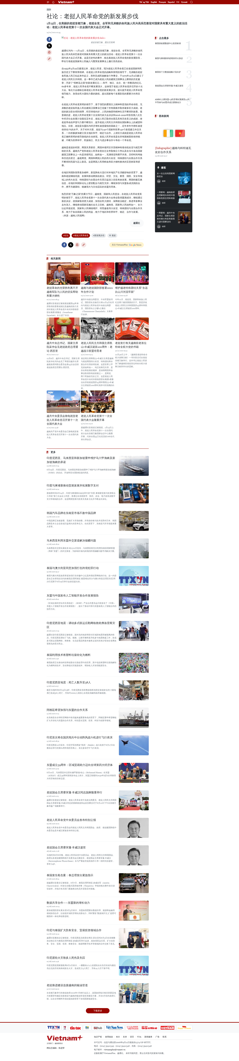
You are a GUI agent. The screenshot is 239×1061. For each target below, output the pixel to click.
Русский (184, 2)
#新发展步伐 (98, 235)
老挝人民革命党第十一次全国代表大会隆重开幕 (96, 417)
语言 (132, 1037)
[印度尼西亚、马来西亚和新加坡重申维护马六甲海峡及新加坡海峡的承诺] (134, 466)
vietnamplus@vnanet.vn (114, 1049)
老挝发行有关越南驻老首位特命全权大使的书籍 (131, 345)
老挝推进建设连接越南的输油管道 (67, 985)
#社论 (65, 235)
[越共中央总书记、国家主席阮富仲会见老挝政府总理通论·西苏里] (63, 329)
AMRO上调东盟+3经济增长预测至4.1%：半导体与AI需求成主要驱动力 (173, 101)
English (154, 2)
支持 (125, 1037)
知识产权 (98, 1037)
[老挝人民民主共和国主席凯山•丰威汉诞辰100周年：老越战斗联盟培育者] (98, 329)
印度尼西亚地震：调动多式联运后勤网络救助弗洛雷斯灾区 (81, 625)
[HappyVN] (184, 1027)
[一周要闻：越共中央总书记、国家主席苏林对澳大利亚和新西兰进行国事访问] (184, 217)
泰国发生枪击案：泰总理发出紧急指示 (70, 875)
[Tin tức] (75, 1027)
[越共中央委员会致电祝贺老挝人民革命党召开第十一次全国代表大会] (63, 401)
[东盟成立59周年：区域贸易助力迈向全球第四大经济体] (134, 773)
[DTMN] (149, 1027)
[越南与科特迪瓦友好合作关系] (173, 132)
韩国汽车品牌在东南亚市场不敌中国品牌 (71, 513)
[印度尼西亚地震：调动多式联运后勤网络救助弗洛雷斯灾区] (134, 631)
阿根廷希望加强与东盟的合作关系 (67, 709)
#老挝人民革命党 (80, 235)
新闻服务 (148, 1037)
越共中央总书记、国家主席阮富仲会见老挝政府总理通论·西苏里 (62, 347)
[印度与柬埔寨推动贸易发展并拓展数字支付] (134, 493)
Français (162, 2)
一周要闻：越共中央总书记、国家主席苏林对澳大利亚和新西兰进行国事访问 (166, 217)
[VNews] (65, 1027)
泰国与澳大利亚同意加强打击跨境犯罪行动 (73, 568)
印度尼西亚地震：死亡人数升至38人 (69, 682)
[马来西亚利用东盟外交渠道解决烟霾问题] (134, 548)
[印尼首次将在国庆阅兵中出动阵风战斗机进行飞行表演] (134, 745)
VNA (139, 1037)
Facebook (49, 39)
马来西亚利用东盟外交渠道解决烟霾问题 (71, 540)
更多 (53, 452)
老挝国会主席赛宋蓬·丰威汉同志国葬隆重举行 (74, 792)
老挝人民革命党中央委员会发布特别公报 (71, 820)
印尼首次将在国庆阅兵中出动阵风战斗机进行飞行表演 (79, 737)
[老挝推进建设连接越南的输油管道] (134, 993)
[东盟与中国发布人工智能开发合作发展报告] (134, 603)
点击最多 (164, 38)
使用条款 (109, 1037)
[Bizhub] (98, 1027)
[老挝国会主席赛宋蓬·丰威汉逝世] (134, 855)
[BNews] (87, 1027)
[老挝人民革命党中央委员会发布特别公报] (134, 828)
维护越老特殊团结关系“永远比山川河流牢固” (131, 289)
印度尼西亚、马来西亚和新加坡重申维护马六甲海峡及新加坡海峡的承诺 (81, 460)
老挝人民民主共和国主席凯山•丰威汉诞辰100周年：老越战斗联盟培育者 (96, 347)
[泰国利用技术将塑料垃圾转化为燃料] (134, 663)
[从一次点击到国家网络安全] (184, 178)
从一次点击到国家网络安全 (166, 175)
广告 (157, 1037)
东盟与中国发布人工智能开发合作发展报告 (73, 595)
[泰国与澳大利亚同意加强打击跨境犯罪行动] (134, 576)
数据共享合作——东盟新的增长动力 (68, 902)
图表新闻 (164, 116)
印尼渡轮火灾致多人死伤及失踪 (66, 957)
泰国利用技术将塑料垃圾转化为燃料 (68, 654)
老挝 (114, 235)
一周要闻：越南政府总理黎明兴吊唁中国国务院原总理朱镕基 (166, 195)
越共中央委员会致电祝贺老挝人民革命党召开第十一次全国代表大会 (62, 419)
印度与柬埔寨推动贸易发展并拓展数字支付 (73, 485)
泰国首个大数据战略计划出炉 (168, 72)
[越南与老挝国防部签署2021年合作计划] (98, 273)
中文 (177, 2)
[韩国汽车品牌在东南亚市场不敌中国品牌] (134, 521)
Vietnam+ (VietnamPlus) (66, 2)
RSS (118, 1037)
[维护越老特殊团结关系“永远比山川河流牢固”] (132, 273)
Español (171, 2)
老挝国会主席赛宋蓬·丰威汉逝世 (66, 847)
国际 (49, 9)
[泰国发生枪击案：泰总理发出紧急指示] (134, 883)
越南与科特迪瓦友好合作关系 (173, 150)
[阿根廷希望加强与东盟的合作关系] (134, 718)
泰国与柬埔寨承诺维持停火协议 (169, 58)
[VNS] (115, 1027)
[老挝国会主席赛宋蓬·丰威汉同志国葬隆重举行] (134, 800)
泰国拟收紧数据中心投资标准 (168, 43)
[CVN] (132, 1027)
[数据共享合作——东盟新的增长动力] (134, 911)
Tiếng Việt (144, 2)
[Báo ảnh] (167, 1027)
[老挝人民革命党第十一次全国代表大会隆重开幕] (98, 401)
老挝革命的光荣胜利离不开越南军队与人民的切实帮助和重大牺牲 (62, 291)
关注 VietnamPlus (120, 245)
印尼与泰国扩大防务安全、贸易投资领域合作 (74, 930)
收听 (164, 181)
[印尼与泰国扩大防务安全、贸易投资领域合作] (134, 938)
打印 (49, 52)
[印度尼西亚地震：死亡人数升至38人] (134, 690)
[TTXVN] (53, 1027)
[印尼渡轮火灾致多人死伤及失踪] (134, 966)
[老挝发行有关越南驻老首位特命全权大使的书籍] (132, 329)
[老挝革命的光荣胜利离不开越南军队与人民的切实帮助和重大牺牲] (63, 273)
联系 (165, 1037)
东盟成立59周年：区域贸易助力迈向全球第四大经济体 (80, 764)
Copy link (49, 58)
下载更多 (97, 1010)
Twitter (49, 46)
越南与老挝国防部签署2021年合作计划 (97, 289)
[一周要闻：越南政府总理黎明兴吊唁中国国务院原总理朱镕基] (184, 197)
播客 (163, 167)
